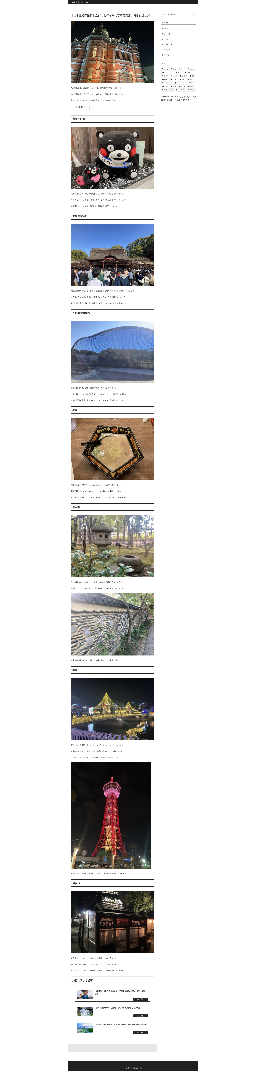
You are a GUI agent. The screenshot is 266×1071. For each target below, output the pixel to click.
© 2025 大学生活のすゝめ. (133, 1068)
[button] (194, 14)
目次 (78, 107)
